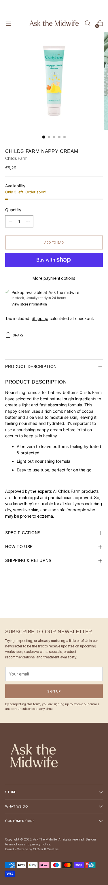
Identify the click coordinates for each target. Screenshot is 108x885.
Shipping (40, 318)
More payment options (54, 278)
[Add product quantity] (10, 221)
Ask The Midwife (45, 839)
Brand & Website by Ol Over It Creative (31, 849)
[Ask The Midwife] (54, 23)
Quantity (13, 209)
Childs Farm (16, 158)
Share (18, 335)
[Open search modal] (87, 23)
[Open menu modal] (8, 23)
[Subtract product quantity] (28, 221)
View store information (29, 304)
